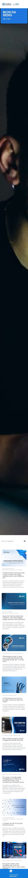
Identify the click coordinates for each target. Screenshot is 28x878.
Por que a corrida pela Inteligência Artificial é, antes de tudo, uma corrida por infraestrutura (13, 779)
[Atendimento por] (11, 871)
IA (4, 569)
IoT (4, 819)
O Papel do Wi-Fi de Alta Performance (12, 824)
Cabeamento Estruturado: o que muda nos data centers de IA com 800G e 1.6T (14, 575)
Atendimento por (14, 874)
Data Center (17, 735)
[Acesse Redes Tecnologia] (10, 4)
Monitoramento (7, 613)
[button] (25, 541)
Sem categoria (18, 569)
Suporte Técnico (15, 613)
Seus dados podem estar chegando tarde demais (13, 739)
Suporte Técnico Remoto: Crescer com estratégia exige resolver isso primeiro (14, 618)
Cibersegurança (19, 653)
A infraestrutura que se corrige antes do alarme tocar (13, 700)
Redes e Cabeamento (10, 569)
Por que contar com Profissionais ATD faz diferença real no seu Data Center (14, 866)
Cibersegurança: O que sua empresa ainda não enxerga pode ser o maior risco (13, 658)
